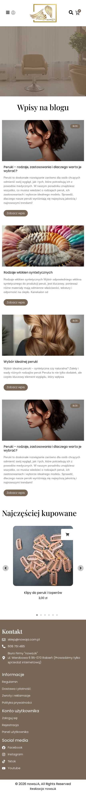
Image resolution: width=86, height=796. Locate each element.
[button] (6, 568)
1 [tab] (37, 615)
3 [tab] (45, 615)
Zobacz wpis (16, 213)
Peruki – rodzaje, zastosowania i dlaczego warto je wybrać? (42, 169)
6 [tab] (57, 615)
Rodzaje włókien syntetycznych (28, 272)
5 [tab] (53, 615)
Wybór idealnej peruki (21, 361)
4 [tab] (49, 615)
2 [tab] (41, 615)
